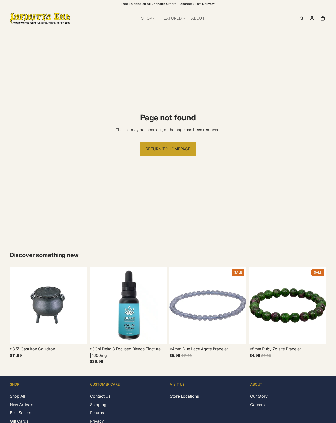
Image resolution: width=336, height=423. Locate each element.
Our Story (259, 396)
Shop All (17, 396)
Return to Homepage (168, 148)
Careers (257, 404)
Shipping (98, 404)
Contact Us (100, 396)
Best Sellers (20, 412)
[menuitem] (148, 18)
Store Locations (184, 396)
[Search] (301, 18)
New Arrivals (21, 404)
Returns (97, 412)
